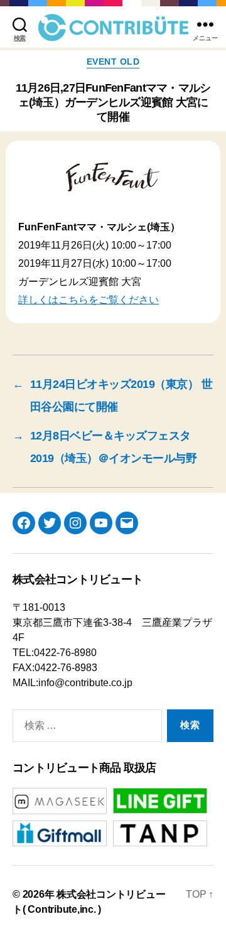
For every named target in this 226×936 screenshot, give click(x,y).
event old (113, 61)
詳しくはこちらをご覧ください (88, 299)
